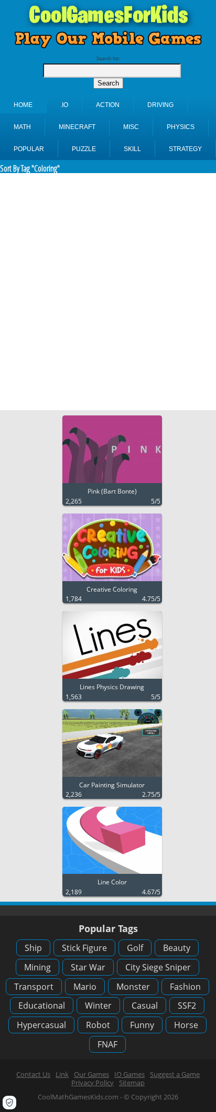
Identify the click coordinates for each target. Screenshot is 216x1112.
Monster (133, 986)
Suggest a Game (175, 1074)
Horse (186, 1025)
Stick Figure (84, 948)
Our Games (91, 1074)
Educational (41, 1005)
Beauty (176, 948)
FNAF (107, 1044)
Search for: (108, 58)
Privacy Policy (92, 1082)
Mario (84, 986)
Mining (37, 967)
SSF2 (187, 1005)
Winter (98, 1005)
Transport (33, 986)
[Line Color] (112, 874)
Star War (88, 967)
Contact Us (33, 1074)
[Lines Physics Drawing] (112, 679)
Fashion (185, 986)
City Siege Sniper (158, 967)
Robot (98, 1025)
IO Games (129, 1074)
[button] (9, 1102)
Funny (142, 1025)
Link (62, 1074)
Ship (33, 948)
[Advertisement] (108, 292)
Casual (145, 1005)
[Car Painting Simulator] (112, 777)
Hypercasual (41, 1025)
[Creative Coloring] (112, 581)
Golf (135, 948)
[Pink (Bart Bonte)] (112, 483)
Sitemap (132, 1082)
